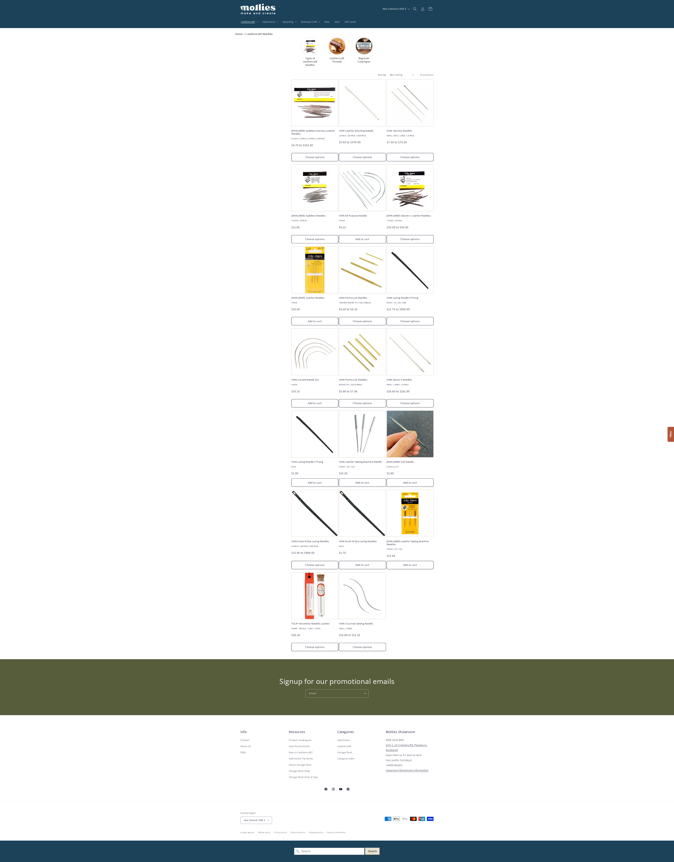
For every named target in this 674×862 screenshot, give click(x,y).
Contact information (336, 832)
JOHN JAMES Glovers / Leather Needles (409, 215)
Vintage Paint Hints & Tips (303, 777)
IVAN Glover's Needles (399, 379)
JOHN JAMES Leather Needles (308, 297)
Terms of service (297, 832)
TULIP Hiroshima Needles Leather (310, 623)
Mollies (251, 832)
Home (239, 34)
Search (372, 851)
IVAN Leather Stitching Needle (356, 130)
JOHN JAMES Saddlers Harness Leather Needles (313, 132)
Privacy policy (280, 832)
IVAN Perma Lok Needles (353, 297)
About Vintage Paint (300, 764)
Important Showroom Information (407, 770)
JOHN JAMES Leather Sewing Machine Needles (408, 543)
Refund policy (264, 832)
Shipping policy (316, 832)
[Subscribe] (364, 693)
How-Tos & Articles (299, 746)
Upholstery (343, 740)
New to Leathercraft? (301, 752)
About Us (245, 746)
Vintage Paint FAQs (299, 771)
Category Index (345, 758)
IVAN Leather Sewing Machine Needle (360, 461)
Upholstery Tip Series (301, 758)
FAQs (243, 752)
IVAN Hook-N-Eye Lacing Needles (310, 541)
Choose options (315, 157)
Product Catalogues (300, 740)
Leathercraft (344, 746)
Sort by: (382, 74)
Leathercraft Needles (259, 34)
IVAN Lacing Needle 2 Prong (402, 297)
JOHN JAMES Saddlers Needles (308, 215)
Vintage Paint (344, 752)
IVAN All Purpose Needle (353, 215)
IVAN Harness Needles (399, 130)
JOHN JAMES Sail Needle (400, 461)
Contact (244, 740)
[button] (249, 22)
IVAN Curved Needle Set (305, 379)
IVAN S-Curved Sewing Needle (356, 623)
